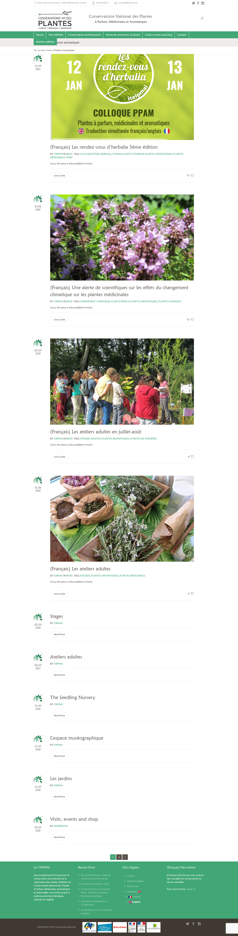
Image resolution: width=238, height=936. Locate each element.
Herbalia (105, 154)
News (69, 154)
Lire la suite (59, 175)
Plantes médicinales (132, 575)
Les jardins (61, 778)
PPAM (69, 157)
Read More (59, 634)
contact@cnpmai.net (128, 3)
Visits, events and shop (74, 819)
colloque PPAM (89, 154)
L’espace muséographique (76, 738)
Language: (132, 891)
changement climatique (95, 301)
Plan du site (133, 886)
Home (49, 50)
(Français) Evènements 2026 (95, 884)
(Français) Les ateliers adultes (80, 569)
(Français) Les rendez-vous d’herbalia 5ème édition (104, 147)
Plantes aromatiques (158, 154)
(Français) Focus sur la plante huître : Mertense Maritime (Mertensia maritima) (95, 892)
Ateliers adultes (66, 657)
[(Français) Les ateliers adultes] (122, 519)
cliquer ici (190, 889)
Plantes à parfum (133, 154)
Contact (131, 876)
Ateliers (85, 575)
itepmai (116, 154)
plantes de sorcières (143, 438)
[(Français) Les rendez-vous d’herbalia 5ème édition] (122, 97)
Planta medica (120, 301)
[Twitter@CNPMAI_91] (193, 3)
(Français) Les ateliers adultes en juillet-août (95, 432)
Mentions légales (135, 881)
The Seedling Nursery (72, 697)
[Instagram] (202, 3)
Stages (56, 616)
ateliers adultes (90, 438)
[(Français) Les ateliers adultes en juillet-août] (122, 381)
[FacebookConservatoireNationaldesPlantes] (198, 3)
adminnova (61, 826)
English (136, 902)
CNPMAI (58, 623)
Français (136, 896)
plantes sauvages (170, 301)
